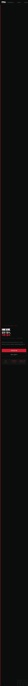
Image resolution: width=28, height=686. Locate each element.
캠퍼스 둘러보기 (14, 354)
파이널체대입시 (11, 2)
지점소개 (19, 2)
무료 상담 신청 (14, 350)
